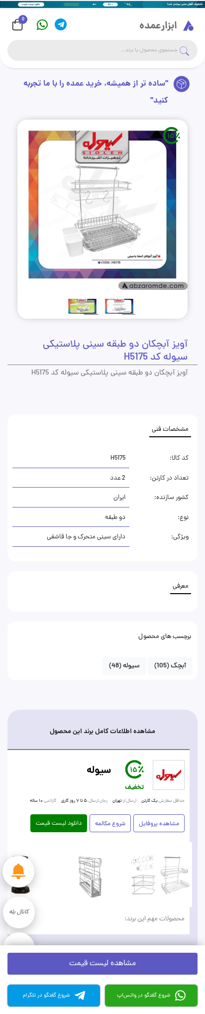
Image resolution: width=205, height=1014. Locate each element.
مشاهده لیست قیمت (102, 964)
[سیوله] (168, 774)
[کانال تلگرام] (61, 24)
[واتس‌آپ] (42, 24)
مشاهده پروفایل (159, 824)
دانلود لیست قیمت (59, 823)
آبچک (170, 666)
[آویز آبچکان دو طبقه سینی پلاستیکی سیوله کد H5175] (102, 205)
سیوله (124, 666)
